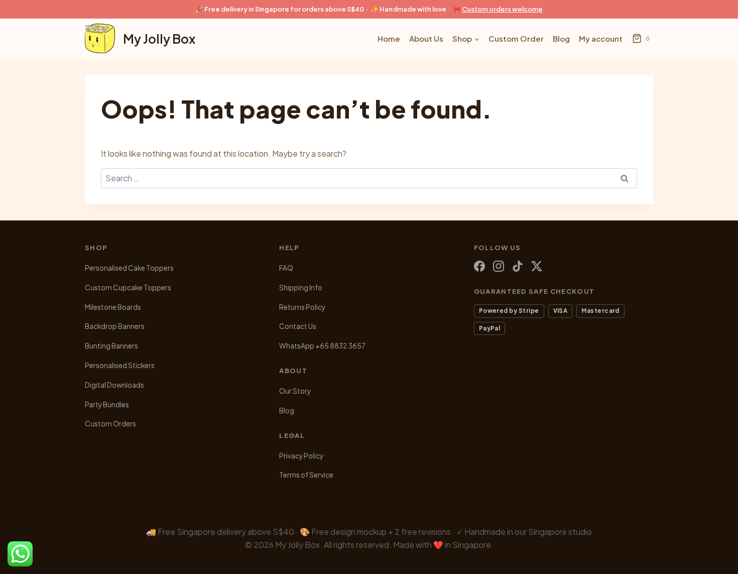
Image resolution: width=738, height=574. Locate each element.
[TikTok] (517, 266)
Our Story (295, 391)
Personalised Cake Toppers (129, 268)
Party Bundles (107, 404)
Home (389, 38)
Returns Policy (302, 307)
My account (601, 38)
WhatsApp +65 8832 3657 (322, 345)
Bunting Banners (111, 345)
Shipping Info (300, 287)
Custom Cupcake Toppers (128, 287)
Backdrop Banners (115, 326)
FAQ (286, 268)
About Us (426, 38)
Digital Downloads (114, 385)
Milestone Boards (113, 307)
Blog (561, 38)
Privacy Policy (301, 455)
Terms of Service (306, 475)
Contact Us (297, 326)
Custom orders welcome (502, 9)
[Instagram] (498, 266)
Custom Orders (110, 423)
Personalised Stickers (120, 365)
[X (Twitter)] (536, 266)
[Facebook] (479, 266)
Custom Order (516, 38)
